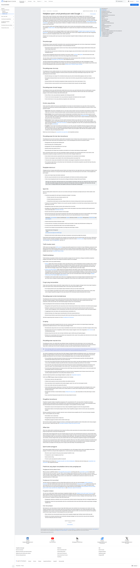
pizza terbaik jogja (58, 232)
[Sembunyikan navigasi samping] (13, 566)
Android (29, 561)
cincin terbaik (79, 217)
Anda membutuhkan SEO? (62, 549)
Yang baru (39, 1)
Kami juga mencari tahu (81, 483)
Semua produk (61, 561)
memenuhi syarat (80, 238)
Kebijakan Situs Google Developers (61, 530)
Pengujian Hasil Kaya (102, 551)
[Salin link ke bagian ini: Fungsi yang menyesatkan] (60, 282)
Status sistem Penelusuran (62, 553)
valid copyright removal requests (65, 471)
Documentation (5, 4)
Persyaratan (18, 565)
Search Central (12, 1)
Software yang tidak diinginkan (51, 269)
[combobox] (120, 1)
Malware (46, 263)
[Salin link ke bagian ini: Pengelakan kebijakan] (55, 491)
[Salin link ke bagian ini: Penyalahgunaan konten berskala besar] (67, 296)
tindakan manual (51, 27)
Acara (45, 1)
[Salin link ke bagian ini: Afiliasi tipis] (50, 427)
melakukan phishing (84, 115)
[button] (7, 10)
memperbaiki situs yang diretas (57, 59)
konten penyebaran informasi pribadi (88, 486)
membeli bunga (92, 217)
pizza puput (48, 232)
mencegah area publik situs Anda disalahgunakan (65, 461)
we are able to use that (84, 471)
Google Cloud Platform (47, 561)
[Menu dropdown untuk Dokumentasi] (25, 1)
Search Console (134, 4)
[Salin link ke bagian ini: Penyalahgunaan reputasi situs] (62, 340)
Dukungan (30, 1)
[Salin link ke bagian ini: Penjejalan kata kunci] (56, 167)
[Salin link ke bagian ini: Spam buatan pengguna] (58, 446)
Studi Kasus (59, 556)
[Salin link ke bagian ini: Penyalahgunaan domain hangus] (63, 87)
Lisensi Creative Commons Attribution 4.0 (69, 529)
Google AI (55, 561)
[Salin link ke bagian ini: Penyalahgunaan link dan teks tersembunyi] (69, 136)
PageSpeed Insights (102, 553)
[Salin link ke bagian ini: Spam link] (49, 189)
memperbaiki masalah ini (76, 374)
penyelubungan (55, 123)
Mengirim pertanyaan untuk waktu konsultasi (24, 551)
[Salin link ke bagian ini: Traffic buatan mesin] (56, 244)
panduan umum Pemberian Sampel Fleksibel (73, 64)
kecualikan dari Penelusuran (68, 317)
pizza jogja (52, 232)
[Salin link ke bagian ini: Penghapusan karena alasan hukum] (61, 469)
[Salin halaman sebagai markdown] (82, 14)
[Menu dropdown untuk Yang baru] (42, 1)
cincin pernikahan (53, 217)
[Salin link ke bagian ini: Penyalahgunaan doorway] (59, 68)
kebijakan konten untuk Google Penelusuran (85, 493)
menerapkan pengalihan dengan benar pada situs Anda (69, 423)
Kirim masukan (93, 13)
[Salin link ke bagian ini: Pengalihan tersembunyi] (58, 399)
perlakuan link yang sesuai (70, 391)
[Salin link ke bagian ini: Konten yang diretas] (56, 103)
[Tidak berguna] (96, 11)
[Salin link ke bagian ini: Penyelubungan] (53, 41)
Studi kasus (51, 1)
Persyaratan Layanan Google (58, 251)
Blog (34, 1)
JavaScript (76, 54)
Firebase (39, 561)
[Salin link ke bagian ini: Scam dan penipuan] (54, 506)
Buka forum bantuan (19, 549)
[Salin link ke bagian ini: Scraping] (49, 321)
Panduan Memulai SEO (61, 551)
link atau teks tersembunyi (62, 122)
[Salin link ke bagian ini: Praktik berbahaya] (55, 255)
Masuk (137, 1)
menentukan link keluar (59, 209)
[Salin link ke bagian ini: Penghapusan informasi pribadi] (59, 480)
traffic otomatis (59, 247)
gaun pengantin (48, 218)
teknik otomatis (90, 329)
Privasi (22, 565)
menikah (67, 217)
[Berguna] (94, 11)
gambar (81, 54)
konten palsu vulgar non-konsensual (74, 487)
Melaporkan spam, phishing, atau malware (23, 553)
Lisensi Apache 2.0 (95, 529)
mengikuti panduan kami (63, 274)
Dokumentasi (21, 1)
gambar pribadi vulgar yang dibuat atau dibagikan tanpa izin (54, 487)
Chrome (34, 561)
